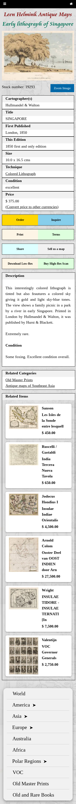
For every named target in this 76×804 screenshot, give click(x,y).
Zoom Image (62, 88)
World (17, 693)
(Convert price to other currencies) (31, 207)
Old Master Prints (19, 380)
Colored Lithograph (20, 174)
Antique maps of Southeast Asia (30, 386)
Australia (20, 738)
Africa (18, 750)
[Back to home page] (71, 4)
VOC (16, 772)
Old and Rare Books (32, 795)
